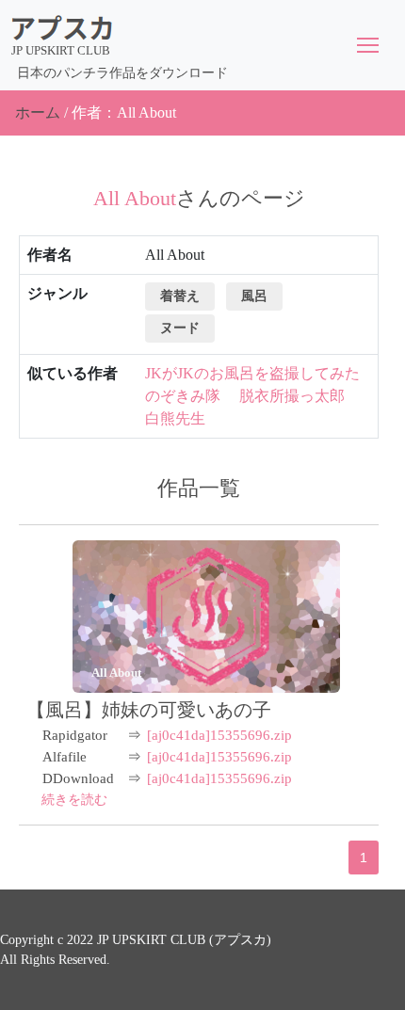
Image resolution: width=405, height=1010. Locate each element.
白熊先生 (175, 418)
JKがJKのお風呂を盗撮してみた (252, 373)
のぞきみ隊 (182, 396)
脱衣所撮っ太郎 (292, 396)
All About (116, 672)
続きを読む (74, 800)
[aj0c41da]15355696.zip (219, 735)
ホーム (37, 112)
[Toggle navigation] (368, 45)
